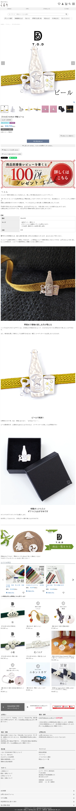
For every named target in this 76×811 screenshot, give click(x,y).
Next (73, 63)
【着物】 (9, 8)
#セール (27, 18)
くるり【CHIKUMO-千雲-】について (11, 752)
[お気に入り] (59, 3)
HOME (2, 24)
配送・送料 (42, 714)
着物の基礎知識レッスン (8, 759)
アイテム (8, 24)
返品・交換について (6, 778)
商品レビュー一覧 (44, 759)
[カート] (66, 3)
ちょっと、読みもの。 (7, 754)
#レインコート (66, 18)
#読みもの (47, 18)
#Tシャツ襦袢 (8, 18)
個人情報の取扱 (5, 805)
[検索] (69, 3)
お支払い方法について (26, 719)
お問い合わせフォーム (7, 794)
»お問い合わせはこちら (45, 735)
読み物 (3, 749)
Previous (3, 63)
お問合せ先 (42, 732)
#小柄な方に (55, 18)
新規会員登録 (43, 752)
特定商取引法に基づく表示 (8, 801)
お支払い (3, 714)
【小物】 (66, 8)
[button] (3, 580)
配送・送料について (6, 773)
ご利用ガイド (48, 726)
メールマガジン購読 (44, 757)
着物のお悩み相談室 (6, 761)
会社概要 (41, 768)
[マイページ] (62, 3)
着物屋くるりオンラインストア (4, 5)
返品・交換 (4, 732)
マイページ (42, 749)
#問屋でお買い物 (36, 18)
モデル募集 (4, 798)
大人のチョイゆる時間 (7, 757)
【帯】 (27, 8)
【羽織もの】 (47, 8)
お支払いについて (6, 775)
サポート (3, 768)
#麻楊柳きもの (19, 18)
